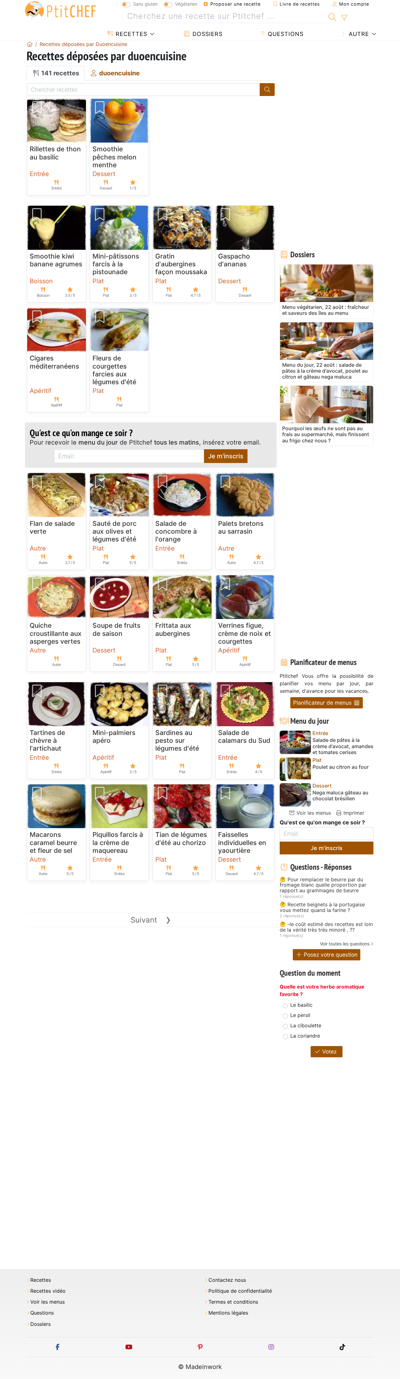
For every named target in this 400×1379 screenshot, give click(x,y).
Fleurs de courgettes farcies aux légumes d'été (114, 370)
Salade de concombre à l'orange (176, 531)
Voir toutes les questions (344, 943)
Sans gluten (145, 4)
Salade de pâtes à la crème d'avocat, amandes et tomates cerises (342, 746)
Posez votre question (330, 954)
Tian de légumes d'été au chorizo (181, 838)
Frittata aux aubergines (173, 629)
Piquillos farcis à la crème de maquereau (117, 842)
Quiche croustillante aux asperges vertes (56, 633)
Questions (284, 34)
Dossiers (206, 34)
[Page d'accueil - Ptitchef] (30, 44)
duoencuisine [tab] (119, 73)
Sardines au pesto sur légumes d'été (177, 740)
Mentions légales (228, 1313)
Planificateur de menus (323, 702)
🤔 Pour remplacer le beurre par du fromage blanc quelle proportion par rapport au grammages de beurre (323, 885)
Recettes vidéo (48, 1291)
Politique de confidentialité (240, 1291)
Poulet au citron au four (340, 767)
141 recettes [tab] (59, 73)
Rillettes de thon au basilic (55, 153)
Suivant (151, 920)
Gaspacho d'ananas (234, 260)
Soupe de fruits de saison (116, 629)
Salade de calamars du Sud (244, 736)
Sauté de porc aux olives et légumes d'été (114, 531)
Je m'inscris (225, 456)
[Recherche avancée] (344, 18)
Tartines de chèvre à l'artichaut (47, 740)
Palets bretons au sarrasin (240, 527)
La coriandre (305, 1036)
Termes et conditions (233, 1302)
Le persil (300, 1015)
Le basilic (301, 1005)
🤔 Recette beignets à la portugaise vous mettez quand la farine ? (322, 907)
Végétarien (186, 4)
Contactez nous (227, 1280)
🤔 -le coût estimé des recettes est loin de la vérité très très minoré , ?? (326, 927)
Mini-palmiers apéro (113, 736)
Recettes (130, 34)
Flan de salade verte (52, 527)
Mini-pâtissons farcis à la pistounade (115, 264)
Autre (358, 34)
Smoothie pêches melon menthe (114, 157)
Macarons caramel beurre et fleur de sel (53, 842)
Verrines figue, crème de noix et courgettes (244, 633)
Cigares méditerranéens (54, 362)
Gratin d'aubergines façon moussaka (181, 264)
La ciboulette (305, 1025)
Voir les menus (313, 813)
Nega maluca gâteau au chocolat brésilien (340, 796)
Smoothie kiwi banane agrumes (56, 260)
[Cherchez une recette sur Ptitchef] (332, 16)
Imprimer (353, 813)
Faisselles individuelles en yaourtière (242, 842)
